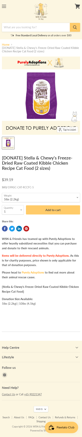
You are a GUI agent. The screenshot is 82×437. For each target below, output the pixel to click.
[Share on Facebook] (5, 228)
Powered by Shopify (41, 430)
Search (6, 417)
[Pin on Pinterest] (26, 228)
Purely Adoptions (33, 272)
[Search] (75, 27)
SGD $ (39, 409)
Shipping (41, 421)
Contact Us (8, 394)
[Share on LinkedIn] (19, 228)
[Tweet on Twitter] (12, 228)
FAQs (31, 417)
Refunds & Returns (65, 417)
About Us (19, 417)
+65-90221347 (33, 394)
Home (6, 44)
